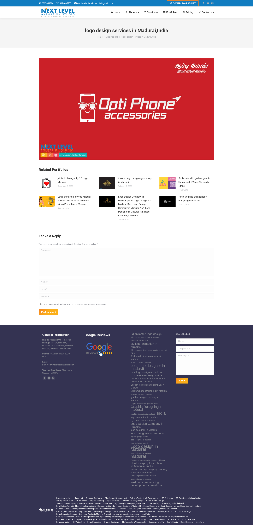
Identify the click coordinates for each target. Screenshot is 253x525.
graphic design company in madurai (145, 399)
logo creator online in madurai (143, 420)
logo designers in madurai (147, 433)
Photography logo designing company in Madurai (148, 460)
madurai (138, 456)
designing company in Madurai (141, 394)
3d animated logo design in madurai (145, 337)
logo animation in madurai (145, 417)
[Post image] (47, 183)
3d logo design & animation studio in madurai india (149, 351)
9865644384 (47, 3)
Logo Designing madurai (139, 443)
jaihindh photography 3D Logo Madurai (73, 180)
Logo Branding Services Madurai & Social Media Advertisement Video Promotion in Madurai (74, 200)
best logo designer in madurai (148, 367)
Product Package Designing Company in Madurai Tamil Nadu (149, 471)
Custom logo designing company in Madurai (135, 180)
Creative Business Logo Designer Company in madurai (148, 380)
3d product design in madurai (141, 362)
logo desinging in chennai (141, 453)
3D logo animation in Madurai (144, 345)
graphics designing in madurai (143, 414)
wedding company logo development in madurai (146, 484)
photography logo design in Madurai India (148, 465)
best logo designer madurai (146, 372)
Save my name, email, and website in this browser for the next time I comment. (74, 304)
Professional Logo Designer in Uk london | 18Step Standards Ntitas (194, 182)
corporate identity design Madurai (146, 375)
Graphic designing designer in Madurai (144, 404)
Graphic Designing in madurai (146, 408)
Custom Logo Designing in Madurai (149, 391)
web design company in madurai (144, 476)
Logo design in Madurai (144, 448)
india (161, 413)
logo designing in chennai (139, 437)
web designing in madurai (141, 479)
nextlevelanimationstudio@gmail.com (95, 3)
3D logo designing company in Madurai (146, 357)
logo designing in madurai (141, 440)
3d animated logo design (146, 334)
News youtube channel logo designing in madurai (192, 198)
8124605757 (65, 3)
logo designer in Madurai (144, 430)
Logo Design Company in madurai (147, 425)
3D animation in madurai (139, 340)
